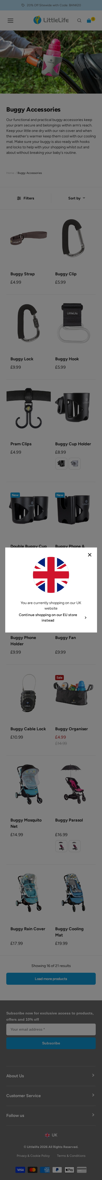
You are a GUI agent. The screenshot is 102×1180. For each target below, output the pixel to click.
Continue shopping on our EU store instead (48, 618)
